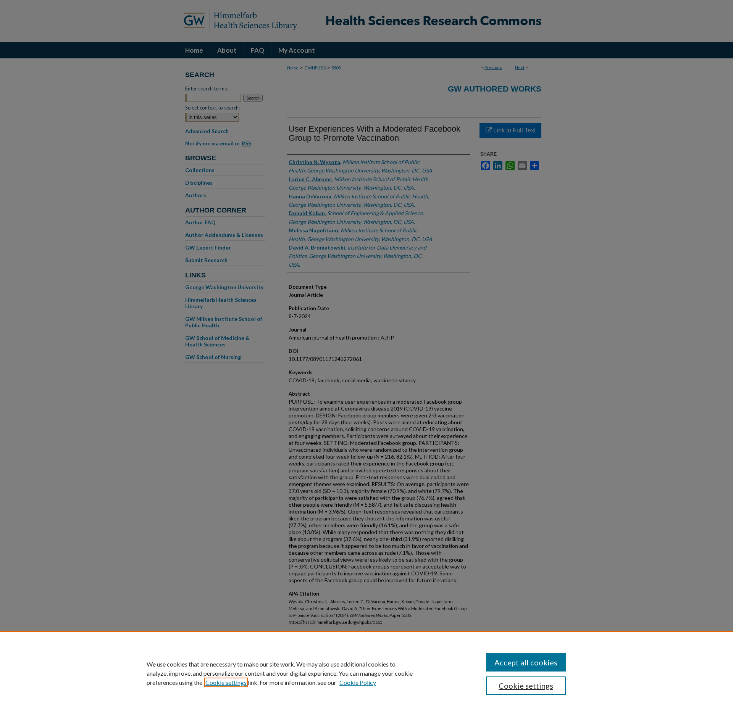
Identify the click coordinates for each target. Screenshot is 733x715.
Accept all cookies (525, 662)
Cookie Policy (357, 682)
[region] (366, 673)
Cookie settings (226, 682)
